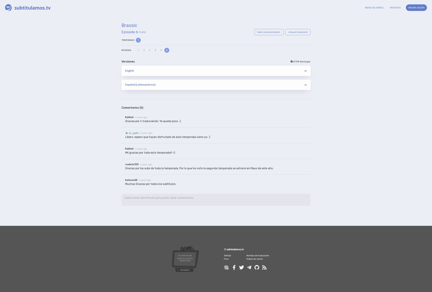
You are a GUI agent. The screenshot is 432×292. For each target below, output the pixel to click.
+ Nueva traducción (298, 32)
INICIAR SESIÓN (416, 7)
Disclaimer (185, 270)
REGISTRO (395, 7)
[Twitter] (241, 267)
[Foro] (226, 267)
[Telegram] (249, 267)
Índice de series (255, 259)
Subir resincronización (269, 32)
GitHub (227, 255)
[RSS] (264, 267)
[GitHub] (256, 267)
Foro (226, 259)
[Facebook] (234, 267)
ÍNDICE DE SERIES (374, 7)
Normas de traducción (258, 255)
